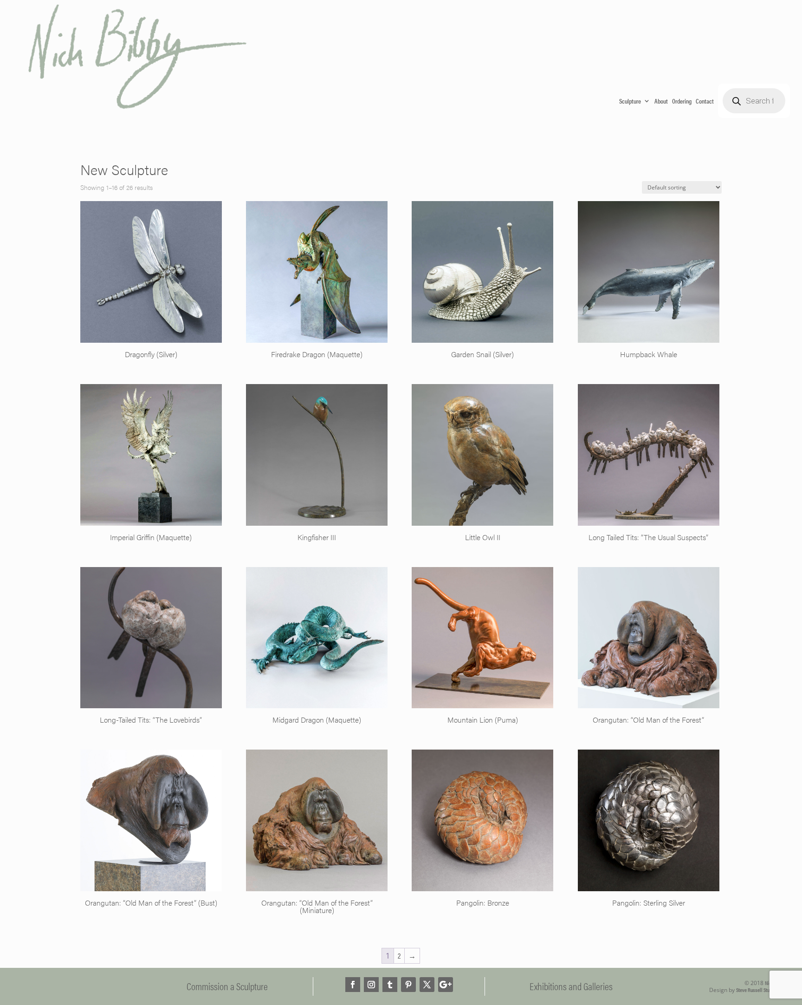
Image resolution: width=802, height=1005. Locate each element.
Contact (705, 101)
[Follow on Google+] (445, 984)
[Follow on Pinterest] (408, 984)
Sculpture (630, 101)
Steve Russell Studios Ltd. (761, 989)
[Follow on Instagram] (371, 984)
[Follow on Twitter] (427, 984)
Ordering (682, 101)
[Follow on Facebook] (352, 984)
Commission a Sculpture (227, 986)
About (661, 101)
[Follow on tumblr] (389, 984)
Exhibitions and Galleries (571, 986)
